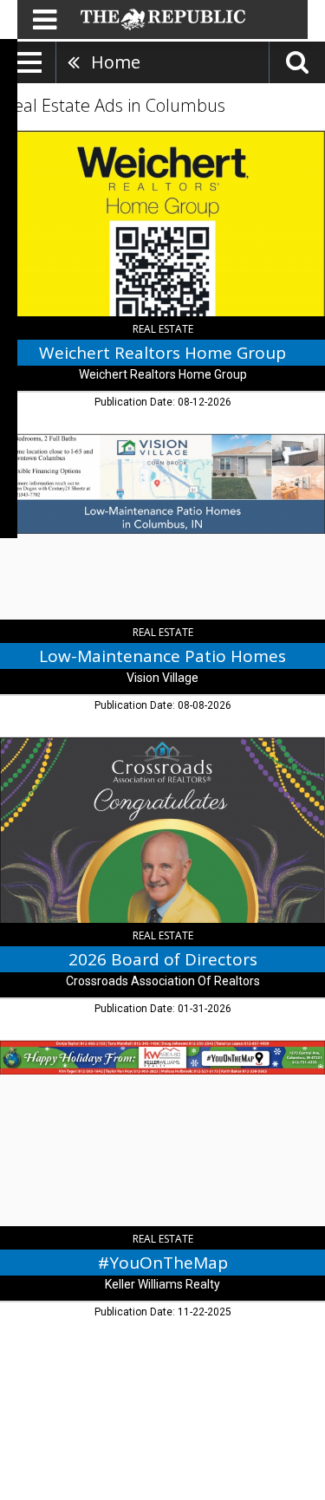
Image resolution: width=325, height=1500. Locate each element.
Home (115, 62)
